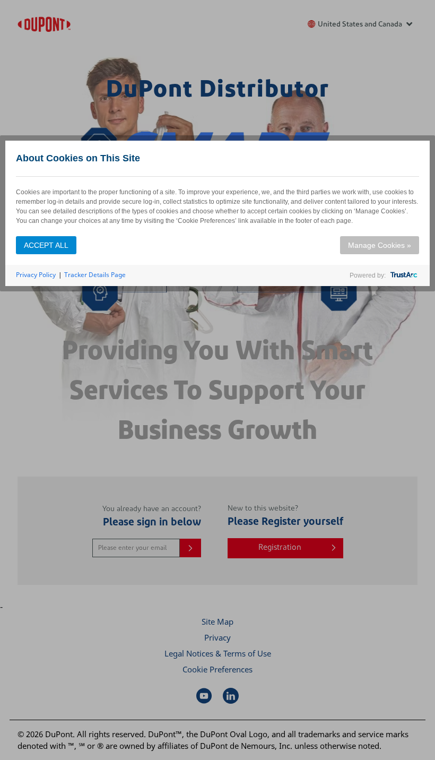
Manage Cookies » (379, 245)
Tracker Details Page (95, 274)
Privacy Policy (36, 274)
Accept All (46, 245)
